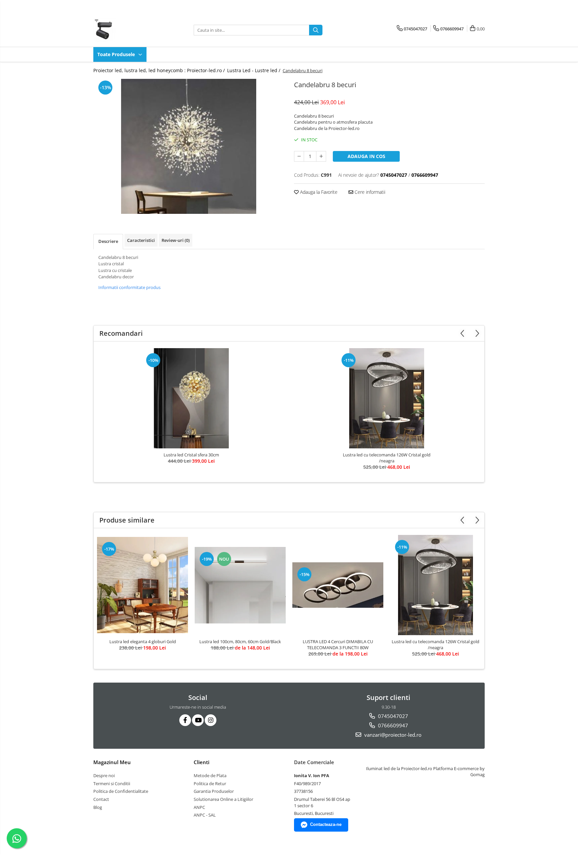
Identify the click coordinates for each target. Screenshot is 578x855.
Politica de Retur (210, 783)
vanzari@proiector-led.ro (392, 734)
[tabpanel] (188, 146)
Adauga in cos (366, 156)
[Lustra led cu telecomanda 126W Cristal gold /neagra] (386, 398)
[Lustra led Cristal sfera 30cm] (191, 398)
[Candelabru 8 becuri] (188, 146)
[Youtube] (198, 720)
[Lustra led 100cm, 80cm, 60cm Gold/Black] (240, 585)
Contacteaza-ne (326, 824)
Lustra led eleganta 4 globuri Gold (142, 641)
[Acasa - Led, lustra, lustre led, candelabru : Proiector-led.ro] (126, 30)
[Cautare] (315, 30)
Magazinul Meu (112, 762)
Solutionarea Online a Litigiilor (223, 799)
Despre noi (104, 775)
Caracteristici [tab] (141, 240)
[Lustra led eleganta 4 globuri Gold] (142, 585)
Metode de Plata (210, 775)
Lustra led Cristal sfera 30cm (191, 455)
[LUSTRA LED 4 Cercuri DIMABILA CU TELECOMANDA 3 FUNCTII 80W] (337, 585)
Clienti (201, 762)
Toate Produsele (116, 54)
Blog (97, 807)
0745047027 (392, 716)
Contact (101, 799)
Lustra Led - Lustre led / (254, 70)
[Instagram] (210, 720)
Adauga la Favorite (318, 192)
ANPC (199, 807)
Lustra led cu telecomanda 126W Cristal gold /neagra (386, 458)
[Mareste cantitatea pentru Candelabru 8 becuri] (321, 156)
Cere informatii (369, 192)
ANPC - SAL (205, 815)
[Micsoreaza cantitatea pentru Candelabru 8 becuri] (299, 156)
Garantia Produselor (214, 791)
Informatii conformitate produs (129, 287)
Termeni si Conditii (111, 783)
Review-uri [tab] (176, 240)
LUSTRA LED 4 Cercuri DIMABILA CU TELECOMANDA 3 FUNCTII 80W (338, 644)
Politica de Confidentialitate (120, 791)
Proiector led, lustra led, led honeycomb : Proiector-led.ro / (159, 70)
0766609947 (392, 725)
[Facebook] (185, 720)
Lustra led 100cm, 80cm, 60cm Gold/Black (240, 641)
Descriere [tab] (108, 241)
